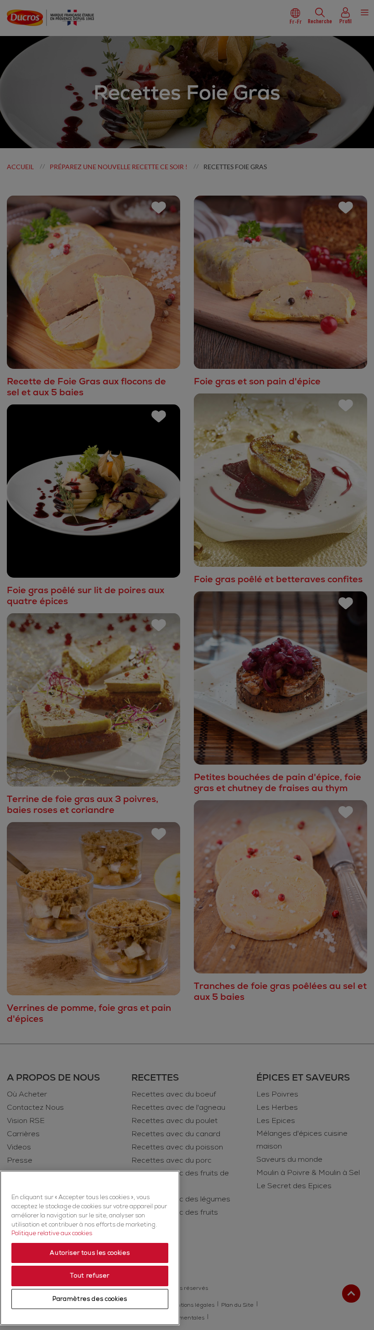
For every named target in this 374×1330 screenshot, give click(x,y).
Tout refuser (89, 1275)
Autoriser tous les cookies (90, 1253)
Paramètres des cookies (89, 1299)
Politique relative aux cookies (51, 1233)
